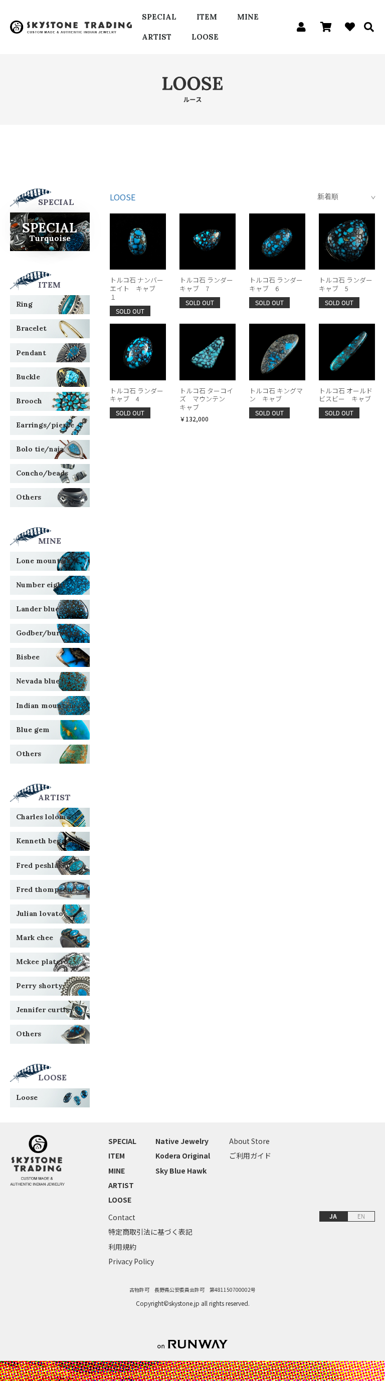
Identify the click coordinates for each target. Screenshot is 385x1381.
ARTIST (156, 37)
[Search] (365, 27)
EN (361, 1216)
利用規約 (122, 1247)
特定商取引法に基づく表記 (150, 1232)
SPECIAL (159, 17)
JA (333, 1216)
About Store (249, 1141)
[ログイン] (298, 27)
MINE (248, 17)
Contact (121, 1217)
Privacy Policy (131, 1261)
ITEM (207, 17)
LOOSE (205, 37)
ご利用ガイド (250, 1156)
